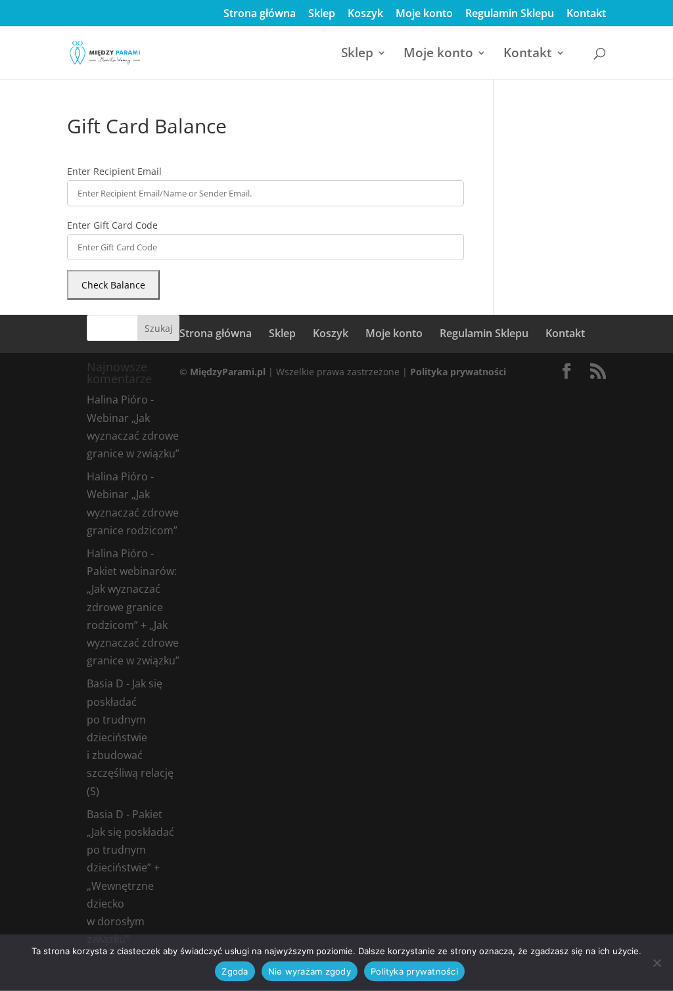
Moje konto (424, 14)
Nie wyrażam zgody (309, 971)
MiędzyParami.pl (228, 371)
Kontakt (586, 14)
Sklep (321, 14)
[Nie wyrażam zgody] (656, 962)
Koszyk (365, 14)
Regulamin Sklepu (509, 14)
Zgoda (234, 971)
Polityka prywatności (458, 371)
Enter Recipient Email (114, 171)
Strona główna (259, 14)
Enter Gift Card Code (112, 225)
